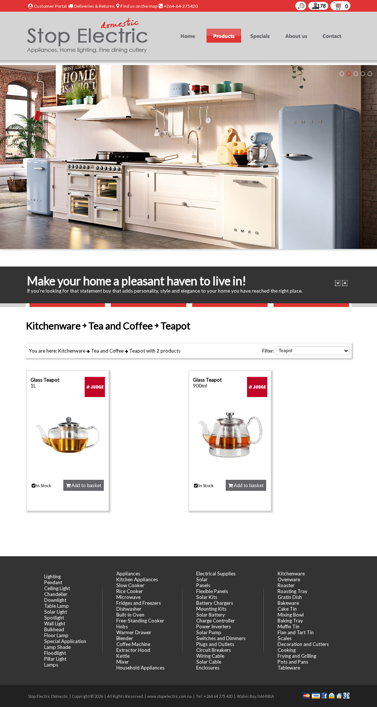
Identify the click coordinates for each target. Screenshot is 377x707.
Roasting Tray (292, 591)
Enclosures (207, 668)
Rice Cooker (129, 591)
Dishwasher (128, 609)
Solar (202, 579)
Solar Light (55, 612)
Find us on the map (138, 6)
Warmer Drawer (133, 632)
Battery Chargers (214, 603)
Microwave (128, 597)
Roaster (286, 585)
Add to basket (85, 485)
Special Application (65, 641)
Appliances (128, 573)
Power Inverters (213, 626)
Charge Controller (215, 621)
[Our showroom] (341, 73)
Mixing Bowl (291, 615)
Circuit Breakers (213, 650)
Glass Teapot (45, 380)
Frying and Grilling (297, 656)
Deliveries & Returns (94, 6)
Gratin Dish (290, 597)
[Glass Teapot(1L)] (68, 470)
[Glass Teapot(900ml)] (230, 470)
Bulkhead (54, 629)
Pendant (53, 582)
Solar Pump (208, 632)
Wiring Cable (210, 656)
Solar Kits (206, 597)
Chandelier (55, 594)
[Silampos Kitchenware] (369, 73)
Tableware (289, 668)
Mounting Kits (211, 609)
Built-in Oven (130, 615)
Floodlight (55, 653)
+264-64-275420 (181, 6)
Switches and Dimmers (221, 638)
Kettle (123, 656)
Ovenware (289, 579)
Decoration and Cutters (303, 644)
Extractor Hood (133, 650)
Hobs (122, 626)
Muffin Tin (288, 626)
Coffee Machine (133, 644)
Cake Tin (287, 609)
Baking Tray (290, 621)
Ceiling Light (57, 588)
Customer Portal (50, 6)
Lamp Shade (57, 647)
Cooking (287, 650)
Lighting (52, 576)
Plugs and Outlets (215, 644)
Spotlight (54, 618)
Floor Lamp (56, 635)
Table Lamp (56, 606)
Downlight (55, 600)
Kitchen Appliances (137, 579)
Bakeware (288, 603)
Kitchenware (71, 351)
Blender (124, 638)
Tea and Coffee (107, 351)
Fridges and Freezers (138, 603)
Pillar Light (55, 659)
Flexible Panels (212, 591)
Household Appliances (140, 668)
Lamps (51, 665)
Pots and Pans (293, 662)
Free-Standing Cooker (140, 621)
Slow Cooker (130, 585)
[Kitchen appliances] (348, 73)
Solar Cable (208, 662)
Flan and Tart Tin (296, 632)
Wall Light (54, 623)
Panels (203, 585)
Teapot (137, 351)
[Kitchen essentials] (355, 73)
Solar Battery (210, 615)
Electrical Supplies (216, 573)
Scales (285, 638)
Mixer (122, 662)
